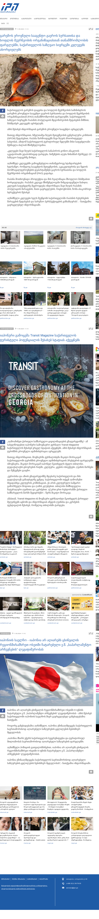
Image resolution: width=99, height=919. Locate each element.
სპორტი (84, 19)
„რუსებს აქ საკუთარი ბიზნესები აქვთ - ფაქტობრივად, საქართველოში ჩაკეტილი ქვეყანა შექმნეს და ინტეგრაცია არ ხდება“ (34, 583)
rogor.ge (50, 843)
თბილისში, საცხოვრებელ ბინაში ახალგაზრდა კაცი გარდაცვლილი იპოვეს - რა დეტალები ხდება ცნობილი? (58, 312)
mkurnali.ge (4, 812)
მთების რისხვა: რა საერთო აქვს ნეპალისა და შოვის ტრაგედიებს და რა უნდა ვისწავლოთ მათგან (35, 805)
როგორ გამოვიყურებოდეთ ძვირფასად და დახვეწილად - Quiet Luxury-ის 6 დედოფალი (35, 837)
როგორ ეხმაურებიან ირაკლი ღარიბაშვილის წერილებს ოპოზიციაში (57, 580)
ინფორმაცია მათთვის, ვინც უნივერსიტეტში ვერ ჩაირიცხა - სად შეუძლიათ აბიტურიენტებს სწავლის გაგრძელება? (58, 551)
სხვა (3, 23)
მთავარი (3, 19)
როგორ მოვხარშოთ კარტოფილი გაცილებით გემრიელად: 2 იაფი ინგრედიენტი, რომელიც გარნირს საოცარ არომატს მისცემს (81, 839)
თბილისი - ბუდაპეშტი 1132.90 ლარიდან (56, 279)
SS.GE (4, 227)
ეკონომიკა (74, 19)
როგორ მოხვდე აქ (83, 227)
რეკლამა (43, 879)
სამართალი (26, 19)
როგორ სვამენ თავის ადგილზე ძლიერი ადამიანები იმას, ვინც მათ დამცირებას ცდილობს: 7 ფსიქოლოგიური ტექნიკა (58, 837)
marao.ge (3, 843)
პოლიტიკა (14, 19)
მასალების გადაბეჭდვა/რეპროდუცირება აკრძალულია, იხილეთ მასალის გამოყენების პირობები (24, 887)
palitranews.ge (52, 588)
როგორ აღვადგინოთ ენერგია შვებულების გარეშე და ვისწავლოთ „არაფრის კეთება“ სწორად (9, 806)
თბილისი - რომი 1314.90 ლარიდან (81, 279)
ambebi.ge (4, 557)
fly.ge (2, 287)
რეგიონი (63, 19)
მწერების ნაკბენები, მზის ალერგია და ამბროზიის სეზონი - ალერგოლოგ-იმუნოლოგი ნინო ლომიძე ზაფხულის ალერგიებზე (34, 617)
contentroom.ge (5, 623)
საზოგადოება (40, 19)
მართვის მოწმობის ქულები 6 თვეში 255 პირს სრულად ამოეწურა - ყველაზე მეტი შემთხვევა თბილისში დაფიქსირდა (10, 582)
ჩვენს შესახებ (18, 879)
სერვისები (32, 879)
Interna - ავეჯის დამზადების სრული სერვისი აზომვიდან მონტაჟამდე (11, 615)
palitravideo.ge (5, 318)
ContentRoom (87, 595)
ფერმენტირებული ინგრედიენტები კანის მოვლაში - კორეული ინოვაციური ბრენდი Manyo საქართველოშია (80, 617)
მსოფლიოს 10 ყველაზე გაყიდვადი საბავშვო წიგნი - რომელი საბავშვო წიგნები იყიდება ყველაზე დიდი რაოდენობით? (58, 806)
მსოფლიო (52, 19)
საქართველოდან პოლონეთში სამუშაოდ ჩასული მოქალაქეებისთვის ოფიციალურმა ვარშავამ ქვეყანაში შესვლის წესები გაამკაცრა (82, 585)
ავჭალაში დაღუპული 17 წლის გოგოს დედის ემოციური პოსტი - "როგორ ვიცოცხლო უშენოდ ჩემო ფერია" (81, 312)
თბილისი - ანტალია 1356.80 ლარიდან (8, 279)
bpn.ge (2, 588)
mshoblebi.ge (52, 812)
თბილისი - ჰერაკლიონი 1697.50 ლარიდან (34, 279)
